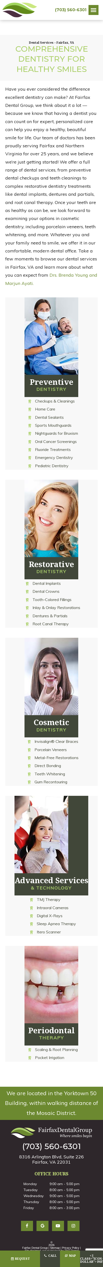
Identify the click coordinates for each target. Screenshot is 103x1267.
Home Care (45, 409)
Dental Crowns (46, 591)
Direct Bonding (47, 765)
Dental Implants (46, 583)
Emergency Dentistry (54, 457)
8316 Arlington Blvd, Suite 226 (51, 1159)
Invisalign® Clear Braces (56, 741)
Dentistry (51, 384)
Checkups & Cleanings (55, 401)
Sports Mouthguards (53, 425)
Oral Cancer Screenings (56, 441)
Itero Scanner (49, 931)
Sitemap (55, 1247)
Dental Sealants (49, 417)
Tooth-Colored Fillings (52, 599)
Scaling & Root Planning (56, 1049)
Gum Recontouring (50, 781)
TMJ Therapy (48, 899)
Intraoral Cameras (52, 907)
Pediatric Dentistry (51, 465)
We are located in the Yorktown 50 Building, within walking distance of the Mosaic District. (51, 1103)
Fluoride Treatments (53, 449)
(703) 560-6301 (70, 10)
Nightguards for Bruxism (56, 433)
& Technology (51, 882)
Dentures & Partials (50, 615)
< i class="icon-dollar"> (91, 1259)
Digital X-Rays (49, 915)
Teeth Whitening (49, 773)
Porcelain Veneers (50, 749)
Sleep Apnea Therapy (56, 923)
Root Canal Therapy (50, 623)
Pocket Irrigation (49, 1057)
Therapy (51, 1033)
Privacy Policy (70, 1247)
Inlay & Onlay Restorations (56, 607)
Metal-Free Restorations (56, 757)
